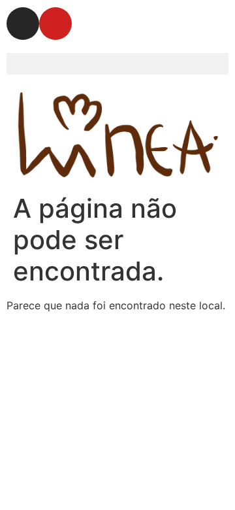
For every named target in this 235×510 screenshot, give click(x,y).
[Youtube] (55, 23)
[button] (117, 64)
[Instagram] (23, 23)
